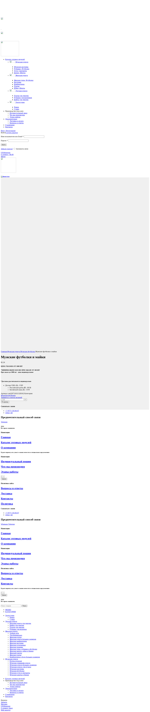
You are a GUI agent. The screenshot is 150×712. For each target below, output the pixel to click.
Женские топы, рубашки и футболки (23, 649)
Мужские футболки (27, 351)
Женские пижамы (16, 647)
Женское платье (15, 655)
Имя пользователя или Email (12, 136)
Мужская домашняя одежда (20, 663)
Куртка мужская (16, 661)
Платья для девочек (21, 96)
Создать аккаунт (12, 133)
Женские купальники (18, 645)
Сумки (16, 109)
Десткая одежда (21, 91)
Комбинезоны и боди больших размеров (25, 657)
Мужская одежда (21, 62)
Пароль (4, 141)
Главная (4, 351)
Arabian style (14, 633)
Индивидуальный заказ (18, 113)
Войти (4, 145)
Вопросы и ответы (17, 123)
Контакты (7, 498)
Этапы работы (15, 117)
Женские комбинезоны (18, 641)
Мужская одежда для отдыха (20, 667)
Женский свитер (16, 653)
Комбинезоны (19, 84)
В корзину (5, 402)
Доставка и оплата (16, 121)
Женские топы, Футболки (23, 80)
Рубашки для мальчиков (23, 98)
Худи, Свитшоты (20, 71)
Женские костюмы (16, 643)
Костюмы (17, 82)
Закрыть (4, 702)
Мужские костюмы (21, 67)
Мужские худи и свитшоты (20, 673)
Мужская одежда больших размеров (23, 665)
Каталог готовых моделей (16, 442)
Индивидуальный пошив (16, 461)
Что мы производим (17, 115)
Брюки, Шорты (19, 73)
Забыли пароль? (7, 149)
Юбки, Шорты (19, 88)
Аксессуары (20, 102)
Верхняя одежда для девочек (20, 623)
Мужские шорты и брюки (19, 675)
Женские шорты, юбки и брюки (21, 651)
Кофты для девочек (21, 100)
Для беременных (16, 635)
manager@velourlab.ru (11, 38)
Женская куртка (16, 637)
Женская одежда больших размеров (23, 639)
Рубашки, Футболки (21, 69)
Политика (7, 503)
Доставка (6, 493)
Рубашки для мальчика (18, 629)
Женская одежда (21, 75)
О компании (8, 447)
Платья (16, 86)
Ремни (16, 107)
